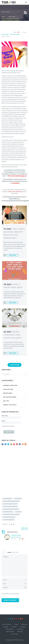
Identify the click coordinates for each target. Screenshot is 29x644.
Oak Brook (19, 191)
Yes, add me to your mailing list (11, 593)
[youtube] (17, 444)
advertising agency (7, 498)
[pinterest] (14, 444)
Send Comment (10, 600)
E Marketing (20, 631)
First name (5, 415)
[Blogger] (20, 618)
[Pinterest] (7, 524)
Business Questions (10, 385)
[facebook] (2, 444)
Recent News (5, 34)
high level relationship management (11, 501)
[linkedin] (5, 444)
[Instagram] (12, 618)
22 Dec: (13, 335)
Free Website (20, 629)
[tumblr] (20, 444)
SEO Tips (6, 401)
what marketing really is (9, 519)
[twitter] (8, 444)
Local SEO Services (6, 624)
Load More (14, 365)
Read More (12, 255)
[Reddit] (13, 524)
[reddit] (25, 444)
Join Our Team (8, 389)
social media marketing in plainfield (11, 514)
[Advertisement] (14, 468)
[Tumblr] (9, 524)
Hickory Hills (12, 191)
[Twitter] (4, 524)
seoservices (18, 511)
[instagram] (11, 444)
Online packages (10, 629)
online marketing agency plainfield (11, 509)
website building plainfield (9, 517)
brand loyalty (18, 498)
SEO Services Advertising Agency (17, 176)
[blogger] (23, 444)
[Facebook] (2, 524)
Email (4, 421)
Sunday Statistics (9, 405)
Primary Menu (26, 2)
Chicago (16, 624)
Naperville (5, 626)
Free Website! (15, 183)
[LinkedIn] (11, 524)
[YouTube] (16, 618)
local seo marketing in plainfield (10, 506)
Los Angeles (23, 626)
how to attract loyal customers (10, 504)
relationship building (8, 511)
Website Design (10, 631)
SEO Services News (15, 34)
